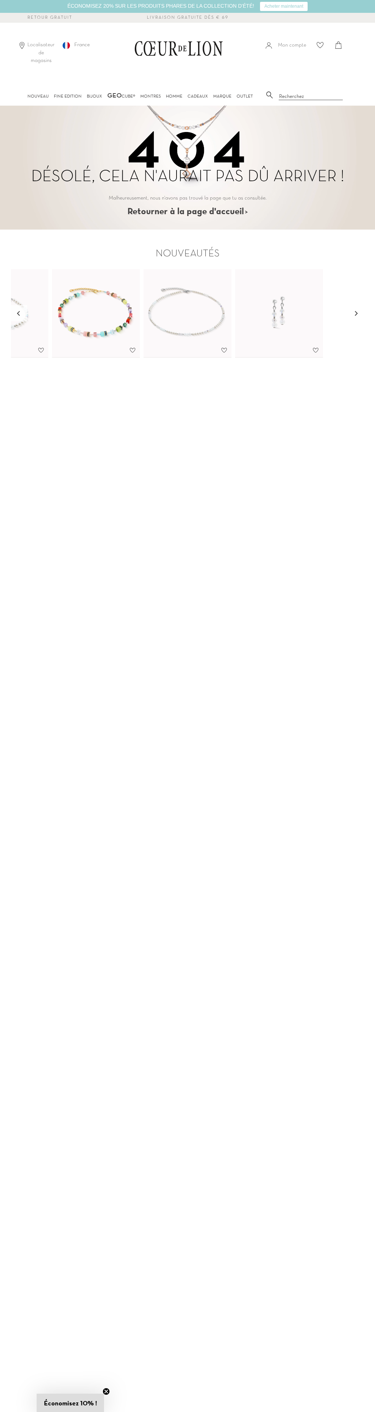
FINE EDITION (68, 96)
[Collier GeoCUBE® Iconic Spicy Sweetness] (96, 313)
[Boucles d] (279, 313)
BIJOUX (94, 96)
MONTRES (150, 96)
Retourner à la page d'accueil (185, 211)
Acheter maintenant (283, 6)
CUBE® (121, 96)
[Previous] (19, 313)
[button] (70, 1403)
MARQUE (222, 96)
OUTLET (245, 96)
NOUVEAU (38, 96)
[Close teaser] (106, 1391)
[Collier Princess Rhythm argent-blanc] (187, 313)
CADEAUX (198, 96)
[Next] (356, 313)
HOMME (174, 96)
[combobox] (311, 96)
